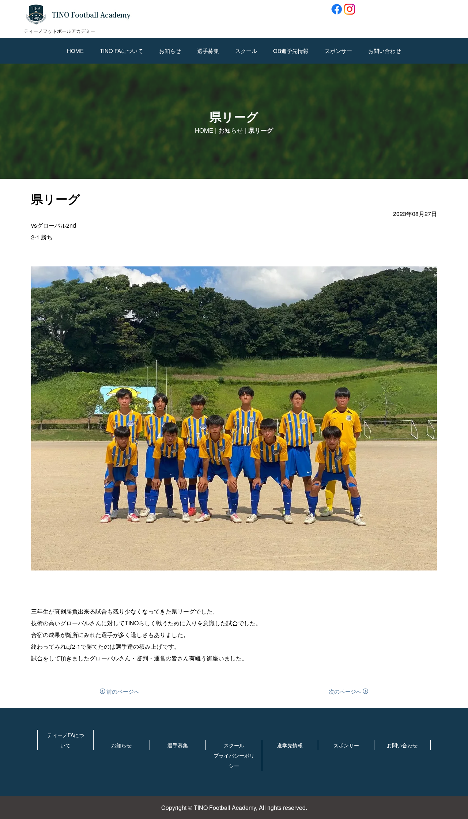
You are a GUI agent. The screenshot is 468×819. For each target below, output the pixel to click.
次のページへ (345, 691)
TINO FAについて (121, 50)
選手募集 (208, 50)
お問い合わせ (384, 50)
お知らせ (170, 50)
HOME (75, 50)
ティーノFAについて (65, 740)
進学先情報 (290, 745)
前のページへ (122, 691)
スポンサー (338, 50)
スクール (246, 50)
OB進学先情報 (291, 50)
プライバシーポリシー (234, 760)
